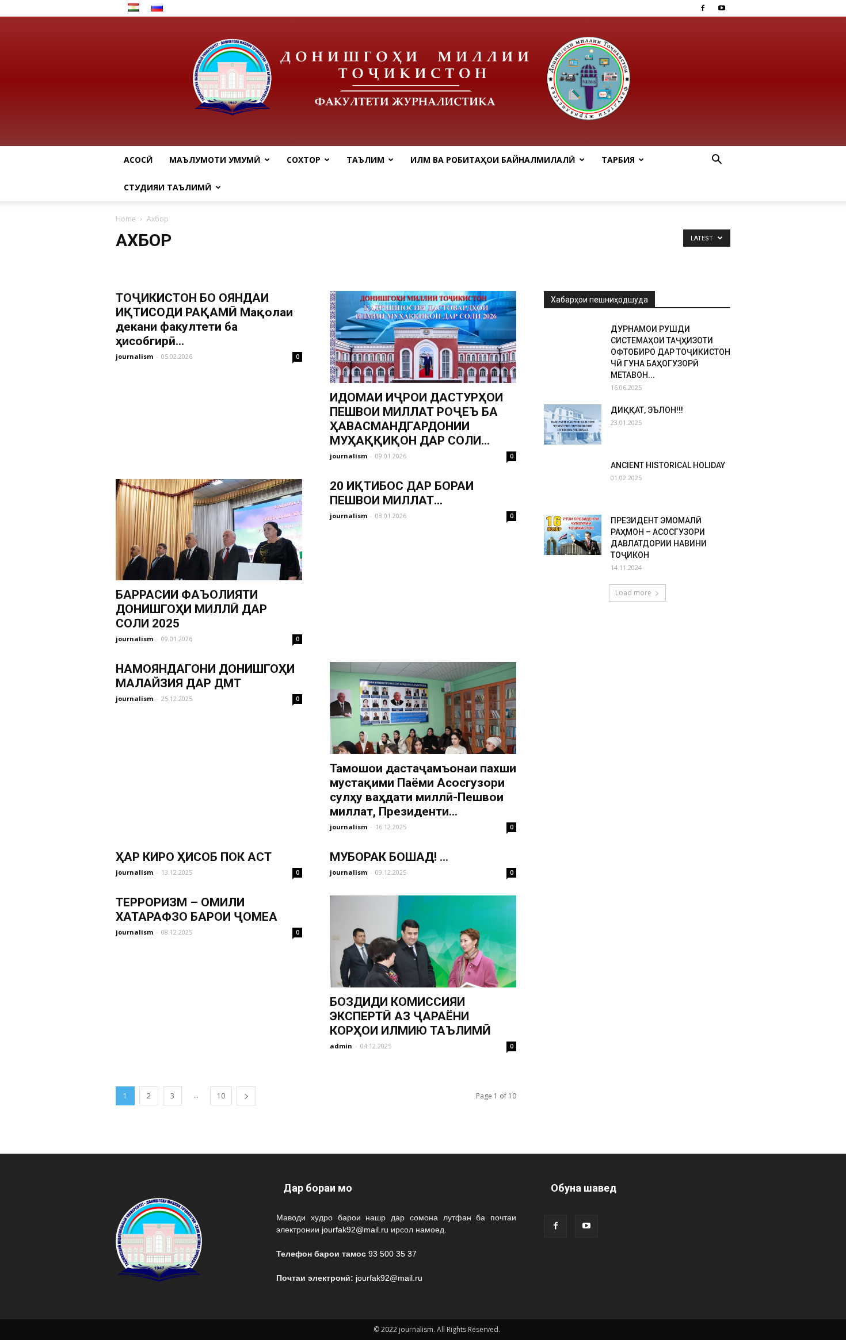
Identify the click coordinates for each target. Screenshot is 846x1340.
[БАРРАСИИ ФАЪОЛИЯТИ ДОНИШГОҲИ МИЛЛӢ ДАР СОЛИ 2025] (209, 529)
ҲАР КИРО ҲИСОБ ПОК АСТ (194, 857)
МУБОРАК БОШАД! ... (389, 857)
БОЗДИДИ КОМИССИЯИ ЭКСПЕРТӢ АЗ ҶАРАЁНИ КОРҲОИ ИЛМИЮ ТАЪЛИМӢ (410, 1016)
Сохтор (304, 159)
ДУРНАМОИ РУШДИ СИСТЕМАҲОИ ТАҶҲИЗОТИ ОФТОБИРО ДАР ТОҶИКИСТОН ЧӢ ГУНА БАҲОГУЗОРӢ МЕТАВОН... (670, 352)
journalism (134, 356)
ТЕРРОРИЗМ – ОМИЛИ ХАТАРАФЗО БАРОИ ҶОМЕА (196, 909)
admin (341, 1046)
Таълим (365, 159)
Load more (633, 593)
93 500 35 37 (392, 1253)
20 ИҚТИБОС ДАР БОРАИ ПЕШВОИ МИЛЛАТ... (402, 493)
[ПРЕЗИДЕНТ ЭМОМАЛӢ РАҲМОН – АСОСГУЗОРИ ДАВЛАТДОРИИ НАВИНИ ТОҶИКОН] (572, 535)
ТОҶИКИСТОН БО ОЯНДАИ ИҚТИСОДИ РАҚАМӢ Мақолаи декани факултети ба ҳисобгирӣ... (204, 319)
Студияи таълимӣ (168, 187)
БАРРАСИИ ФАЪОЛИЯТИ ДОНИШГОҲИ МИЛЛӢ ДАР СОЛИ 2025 (191, 609)
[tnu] (423, 81)
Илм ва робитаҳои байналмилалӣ (493, 159)
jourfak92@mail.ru (355, 1229)
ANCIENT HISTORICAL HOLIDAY (668, 465)
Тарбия (618, 159)
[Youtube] (721, 8)
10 (221, 1096)
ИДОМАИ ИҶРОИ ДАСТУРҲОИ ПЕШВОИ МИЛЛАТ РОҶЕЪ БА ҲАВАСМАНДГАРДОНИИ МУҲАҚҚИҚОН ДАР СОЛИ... (416, 418)
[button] (716, 160)
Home (126, 219)
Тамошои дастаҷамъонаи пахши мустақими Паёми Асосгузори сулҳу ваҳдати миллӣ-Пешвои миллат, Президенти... (423, 789)
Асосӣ (138, 159)
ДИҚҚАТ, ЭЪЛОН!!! (647, 410)
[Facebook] (702, 8)
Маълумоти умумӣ (215, 159)
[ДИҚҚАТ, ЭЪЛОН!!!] (572, 424)
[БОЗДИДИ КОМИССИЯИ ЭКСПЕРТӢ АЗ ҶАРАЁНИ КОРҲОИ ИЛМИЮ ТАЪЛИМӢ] (423, 941)
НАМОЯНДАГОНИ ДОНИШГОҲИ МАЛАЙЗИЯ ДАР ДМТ (205, 676)
